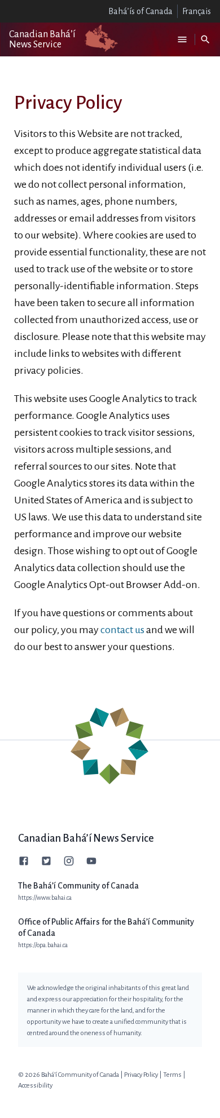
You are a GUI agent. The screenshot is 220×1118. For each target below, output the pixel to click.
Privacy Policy (141, 1075)
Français (196, 11)
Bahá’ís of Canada (140, 11)
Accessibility (35, 1085)
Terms (172, 1075)
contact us (122, 629)
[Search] (205, 39)
